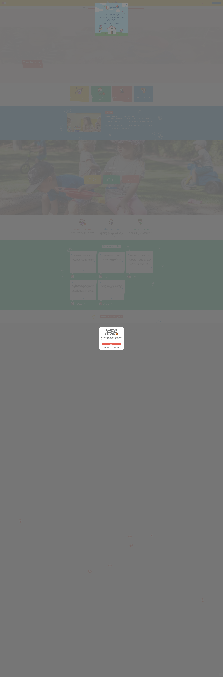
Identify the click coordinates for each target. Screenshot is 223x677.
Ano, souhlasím (111, 344)
